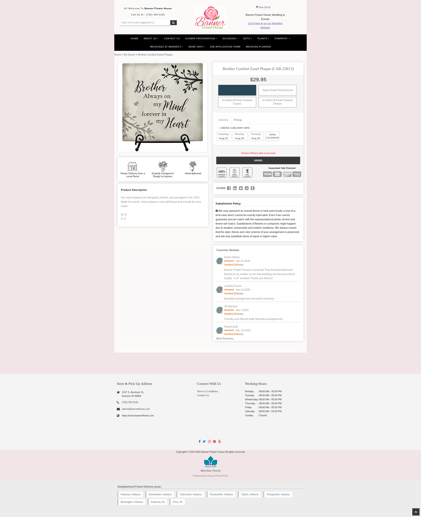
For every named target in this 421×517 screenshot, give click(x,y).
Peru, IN (177, 502)
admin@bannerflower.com (136, 409)
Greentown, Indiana (160, 494)
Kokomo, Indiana (130, 494)
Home (134, 38)
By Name (129, 54)
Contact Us (172, 38)
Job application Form (225, 46)
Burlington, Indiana (132, 502)
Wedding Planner (258, 46)
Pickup (238, 120)
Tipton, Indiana (249, 494)
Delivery (223, 120)
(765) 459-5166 (155, 14)
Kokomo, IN (158, 502)
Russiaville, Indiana (221, 494)
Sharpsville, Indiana (278, 494)
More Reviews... (225, 338)
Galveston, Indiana (191, 494)
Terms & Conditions (207, 391)
